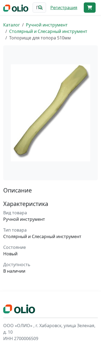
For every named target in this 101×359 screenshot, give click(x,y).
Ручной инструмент (47, 25)
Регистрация (63, 8)
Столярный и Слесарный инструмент (48, 31)
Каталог (11, 25)
